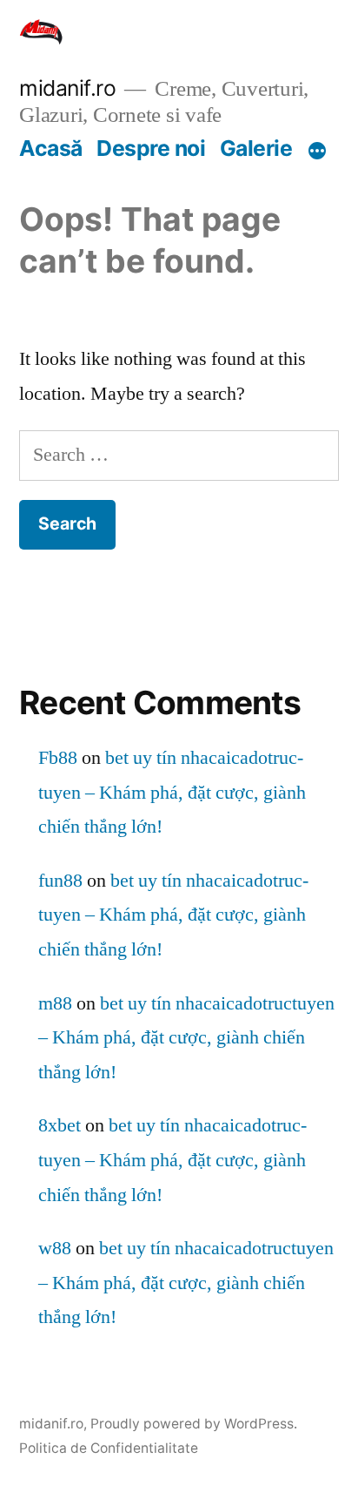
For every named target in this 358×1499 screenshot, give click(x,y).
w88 (54, 1248)
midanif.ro (67, 88)
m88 (55, 1003)
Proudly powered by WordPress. (193, 1423)
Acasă (51, 148)
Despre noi (150, 148)
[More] (317, 151)
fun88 (60, 880)
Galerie (256, 148)
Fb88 (57, 758)
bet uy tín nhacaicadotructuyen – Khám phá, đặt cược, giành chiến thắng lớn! (172, 792)
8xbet (59, 1125)
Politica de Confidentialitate (108, 1448)
